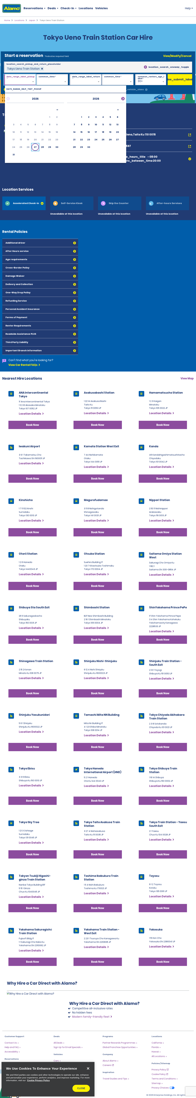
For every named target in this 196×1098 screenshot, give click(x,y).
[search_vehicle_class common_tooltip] (146, 90)
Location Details (30, 414)
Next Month (119, 98)
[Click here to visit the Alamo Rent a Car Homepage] (10, 8)
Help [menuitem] (188, 8)
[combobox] (98, 67)
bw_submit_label (180, 79)
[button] (35, 147)
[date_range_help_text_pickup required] (20, 79)
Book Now (32, 425)
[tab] (24, 203)
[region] (48, 1079)
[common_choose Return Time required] (117, 79)
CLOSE (81, 1088)
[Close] (88, 1068)
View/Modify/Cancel (177, 56)
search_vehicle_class (130, 89)
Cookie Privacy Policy (38, 1080)
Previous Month (11, 98)
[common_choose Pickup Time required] (52, 79)
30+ (140, 81)
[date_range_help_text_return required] (85, 79)
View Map (187, 378)
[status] (25, 69)
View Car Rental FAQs (23, 365)
